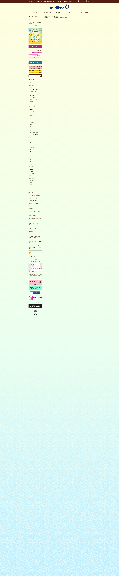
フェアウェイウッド (34, 89)
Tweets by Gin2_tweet (35, 302)
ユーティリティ (33, 91)
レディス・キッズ (34, 99)
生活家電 (32, 169)
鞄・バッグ (32, 130)
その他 (31, 101)
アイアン (32, 93)
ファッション (32, 122)
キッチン (32, 111)
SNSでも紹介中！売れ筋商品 (35, 224)
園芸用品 (32, 115)
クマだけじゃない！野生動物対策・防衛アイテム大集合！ (35, 247)
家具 (31, 149)
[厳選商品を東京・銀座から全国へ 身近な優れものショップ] (59, 9)
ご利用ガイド (60, 12)
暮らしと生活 (32, 106)
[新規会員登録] (35, 47)
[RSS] (30, 252)
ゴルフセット (33, 97)
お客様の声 (73, 12)
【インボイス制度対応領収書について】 (35, 288)
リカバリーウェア (33, 228)
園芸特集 (31, 208)
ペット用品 (32, 117)
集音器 (31, 180)
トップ (35, 12)
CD (31, 161)
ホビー (31, 142)
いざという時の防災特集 (34, 211)
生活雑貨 (32, 109)
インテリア (31, 147)
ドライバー (32, 87)
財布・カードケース (34, 132)
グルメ (30, 190)
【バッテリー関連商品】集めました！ (35, 204)
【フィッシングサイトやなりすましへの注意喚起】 (35, 283)
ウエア (31, 124)
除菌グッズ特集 (32, 215)
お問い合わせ (85, 12)
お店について (48, 12)
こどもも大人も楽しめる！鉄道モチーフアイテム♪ (35, 237)
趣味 (30, 139)
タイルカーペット (34, 153)
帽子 (31, 126)
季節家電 (32, 171)
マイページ (82, 1)
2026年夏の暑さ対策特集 (34, 195)
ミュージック (32, 159)
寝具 (31, 151)
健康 (31, 182)
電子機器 (32, 173)
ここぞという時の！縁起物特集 (35, 242)
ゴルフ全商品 (32, 85)
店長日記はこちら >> (38, 25)
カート (89, 1)
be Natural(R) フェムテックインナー (34, 232)
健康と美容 (31, 178)
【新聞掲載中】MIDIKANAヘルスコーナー (35, 219)
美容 (31, 184)
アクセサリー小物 (34, 134)
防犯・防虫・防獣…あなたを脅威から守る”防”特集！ (35, 199)
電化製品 (31, 166)
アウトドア (32, 113)
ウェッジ (32, 95)
